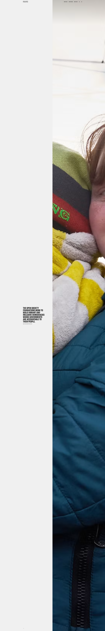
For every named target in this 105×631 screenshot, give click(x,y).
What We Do (76, 1)
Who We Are (65, 1)
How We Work (71, 1)
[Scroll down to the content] (23, 628)
